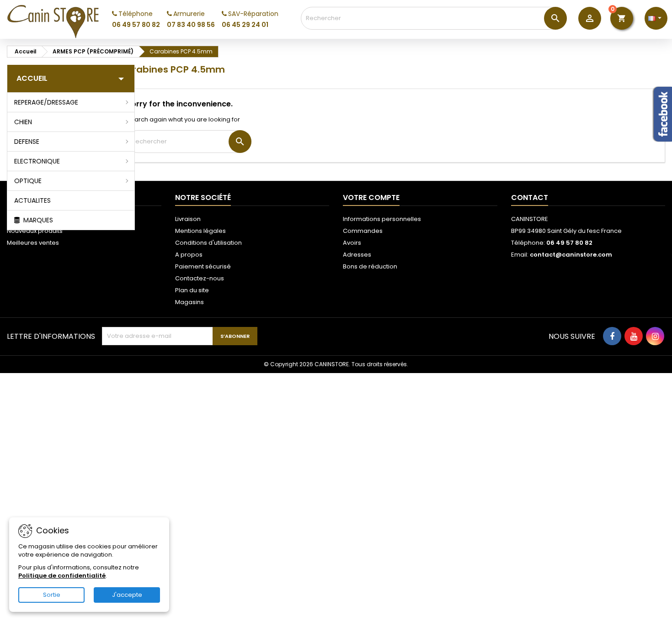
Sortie (51, 594)
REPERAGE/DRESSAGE (46, 102)
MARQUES (37, 220)
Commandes (363, 230)
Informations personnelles (382, 219)
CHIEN (23, 121)
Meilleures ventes (33, 242)
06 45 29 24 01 (245, 24)
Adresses (357, 254)
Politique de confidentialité (62, 575)
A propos (189, 254)
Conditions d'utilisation (208, 242)
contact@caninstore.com (571, 254)
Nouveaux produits (35, 230)
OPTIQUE (28, 180)
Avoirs (352, 242)
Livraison (188, 219)
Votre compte (371, 197)
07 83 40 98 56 (191, 24)
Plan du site (192, 290)
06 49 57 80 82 (136, 24)
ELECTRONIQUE (37, 161)
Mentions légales (200, 230)
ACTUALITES (32, 200)
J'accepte (127, 594)
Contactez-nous (199, 278)
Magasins (189, 302)
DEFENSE (26, 141)
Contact (529, 197)
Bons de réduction (370, 266)
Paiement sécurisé (203, 266)
